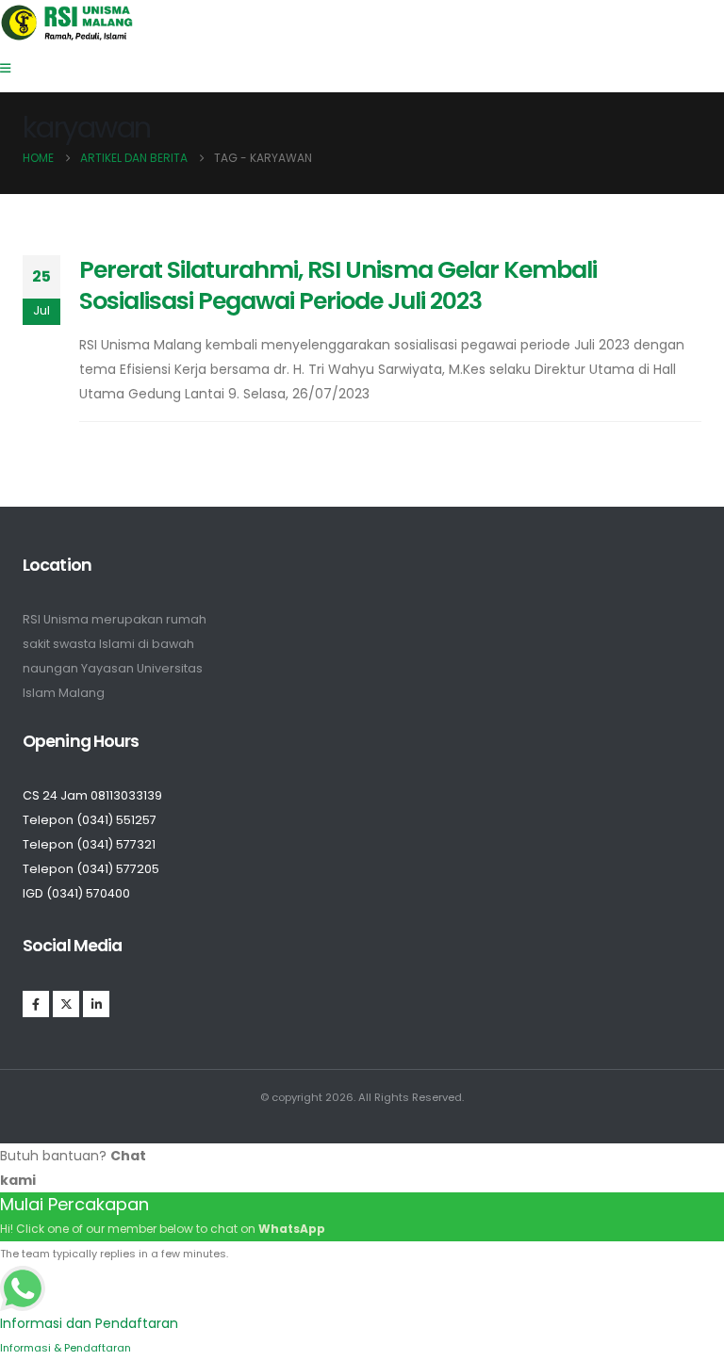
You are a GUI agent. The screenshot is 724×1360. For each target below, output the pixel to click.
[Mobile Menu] (11, 69)
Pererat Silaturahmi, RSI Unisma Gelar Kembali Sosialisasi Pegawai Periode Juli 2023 (338, 285)
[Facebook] (36, 1004)
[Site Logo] (67, 22)
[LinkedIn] (96, 1004)
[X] (66, 1004)
